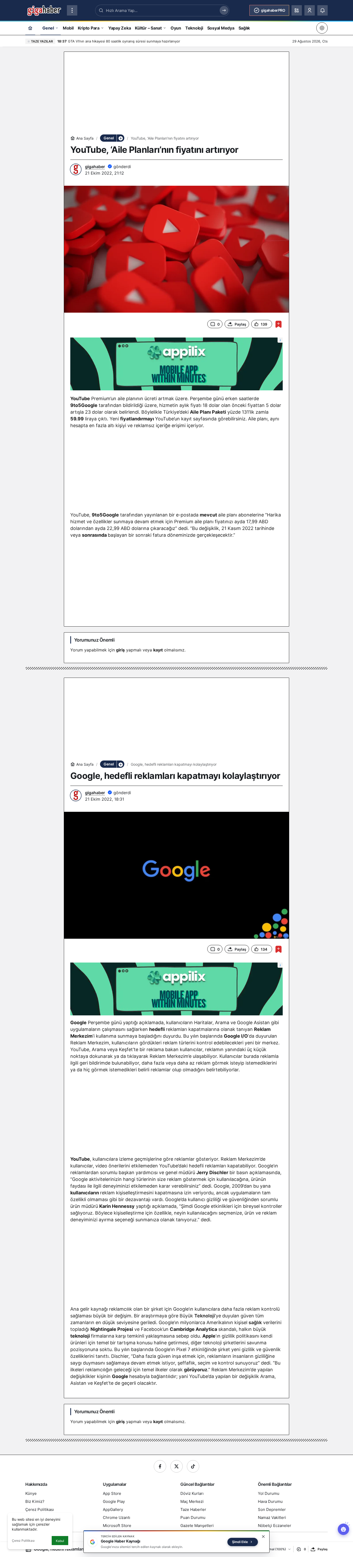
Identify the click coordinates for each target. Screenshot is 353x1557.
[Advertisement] (176, 94)
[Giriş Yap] (309, 10)
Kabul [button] (60, 1541)
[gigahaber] (44, 9)
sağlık (255, 1322)
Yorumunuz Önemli (94, 640)
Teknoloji (204, 1315)
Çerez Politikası (23, 1540)
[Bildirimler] (322, 10)
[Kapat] (263, 1536)
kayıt (158, 649)
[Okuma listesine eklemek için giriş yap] (278, 324)
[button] (296, 10)
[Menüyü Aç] (72, 10)
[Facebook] (160, 1466)
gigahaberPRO (273, 10)
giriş (120, 649)
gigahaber (95, 166)
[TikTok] (193, 1466)
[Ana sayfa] (30, 27)
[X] (176, 1466)
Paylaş (323, 1549)
